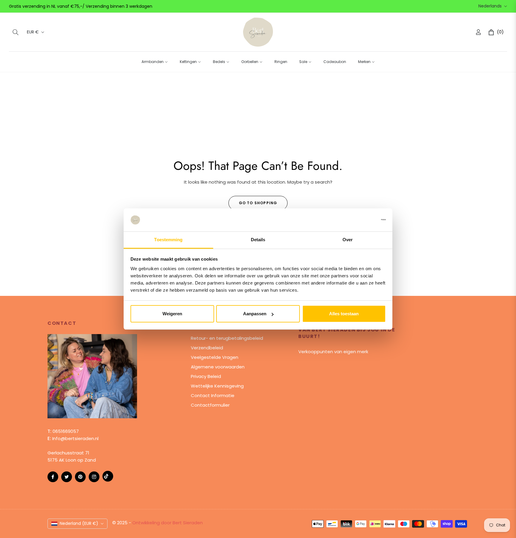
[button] (15, 32)
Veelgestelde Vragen (214, 357)
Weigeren (172, 313)
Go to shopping (258, 202)
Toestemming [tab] (168, 239)
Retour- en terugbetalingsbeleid (227, 338)
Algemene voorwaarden (218, 367)
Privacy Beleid (206, 376)
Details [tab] (258, 239)
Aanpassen (254, 313)
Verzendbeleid (207, 348)
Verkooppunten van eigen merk (333, 351)
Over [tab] (348, 239)
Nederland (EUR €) (79, 523)
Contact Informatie (212, 395)
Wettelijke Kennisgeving (217, 386)
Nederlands (490, 6)
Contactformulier (210, 405)
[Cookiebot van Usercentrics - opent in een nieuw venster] (360, 219)
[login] (478, 32)
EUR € (33, 32)
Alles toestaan (344, 313)
